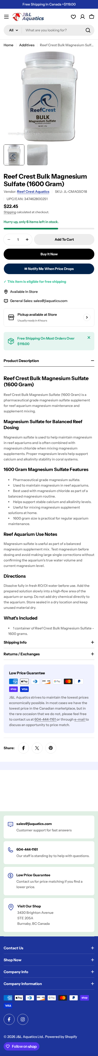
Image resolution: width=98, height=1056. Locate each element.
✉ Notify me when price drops (49, 269)
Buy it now (49, 254)
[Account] (73, 16)
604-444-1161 (45, 719)
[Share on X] (37, 748)
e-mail (79, 719)
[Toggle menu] (6, 16)
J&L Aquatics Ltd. (30, 1036)
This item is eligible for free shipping (35, 281)
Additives (26, 45)
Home (8, 45)
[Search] (88, 30)
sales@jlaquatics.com (50, 301)
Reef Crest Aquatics (33, 191)
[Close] (89, 337)
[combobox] (49, 30)
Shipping (10, 212)
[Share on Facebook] (23, 748)
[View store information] (86, 317)
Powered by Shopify (61, 1036)
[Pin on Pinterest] (50, 748)
